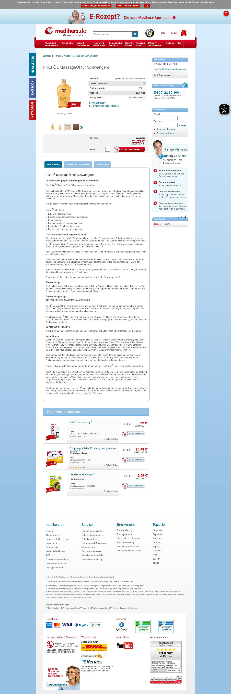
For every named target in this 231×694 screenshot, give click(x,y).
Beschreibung (53, 164)
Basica (156, 563)
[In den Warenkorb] (129, 150)
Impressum (51, 543)
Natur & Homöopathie (83, 44)
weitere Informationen (128, 6)
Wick (155, 554)
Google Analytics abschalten (96, 6)
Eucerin (156, 559)
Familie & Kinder (140, 44)
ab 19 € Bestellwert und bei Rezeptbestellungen (171, 173)
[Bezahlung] (79, 625)
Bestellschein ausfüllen (93, 555)
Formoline (157, 550)
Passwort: (158, 121)
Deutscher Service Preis (129, 550)
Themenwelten (53, 535)
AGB (48, 555)
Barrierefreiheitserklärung (58, 559)
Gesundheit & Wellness (115, 44)
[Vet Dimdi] (166, 626)
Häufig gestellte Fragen (57, 539)
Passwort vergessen (91, 551)
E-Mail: (157, 114)
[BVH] (122, 627)
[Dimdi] (143, 626)
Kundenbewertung (125, 542)
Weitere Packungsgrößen (78, 164)
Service (87, 524)
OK (147, 6)
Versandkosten (89, 547)
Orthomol (157, 542)
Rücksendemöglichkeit (93, 531)
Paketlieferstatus (90, 539)
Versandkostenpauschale (82, 597)
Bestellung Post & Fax (128, 546)
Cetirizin (156, 538)
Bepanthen (158, 534)
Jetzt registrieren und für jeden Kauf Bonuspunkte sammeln (173, 206)
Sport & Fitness (129, 44)
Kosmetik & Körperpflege (99, 44)
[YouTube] (125, 646)
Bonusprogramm (125, 534)
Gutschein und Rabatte (128, 538)
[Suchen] (135, 34)
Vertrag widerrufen (54, 567)
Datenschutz (52, 547)
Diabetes (170, 43)
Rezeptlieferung (124, 530)
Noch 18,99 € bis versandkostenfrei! (170, 69)
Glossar (49, 531)
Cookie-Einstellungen (56, 563)
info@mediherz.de (172, 163)
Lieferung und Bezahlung (94, 543)
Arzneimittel (67, 43)
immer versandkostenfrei (170, 184)
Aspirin (156, 546)
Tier (180, 43)
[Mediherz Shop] (67, 31)
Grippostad (158, 530)
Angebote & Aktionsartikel (51, 44)
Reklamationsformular (92, 535)
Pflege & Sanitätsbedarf (155, 44)
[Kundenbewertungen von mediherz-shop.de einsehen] (166, 657)
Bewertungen (102, 164)
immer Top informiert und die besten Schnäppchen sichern (172, 194)
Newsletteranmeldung (92, 559)
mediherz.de (55, 524)
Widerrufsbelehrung (55, 551)
